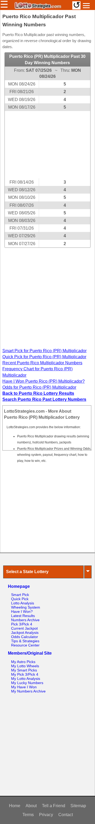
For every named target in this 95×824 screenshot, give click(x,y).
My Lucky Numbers (27, 683)
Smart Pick (20, 595)
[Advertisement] (47, 145)
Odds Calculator (24, 637)
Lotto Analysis (22, 603)
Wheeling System (25, 607)
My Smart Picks (24, 670)
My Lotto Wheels (25, 666)
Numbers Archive (25, 620)
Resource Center (25, 645)
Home (14, 805)
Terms (28, 814)
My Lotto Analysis (25, 678)
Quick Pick (19, 599)
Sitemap (78, 805)
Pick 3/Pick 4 (21, 624)
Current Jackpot (24, 628)
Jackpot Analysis (25, 632)
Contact (65, 814)
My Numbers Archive (28, 691)
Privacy (46, 814)
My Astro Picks (23, 662)
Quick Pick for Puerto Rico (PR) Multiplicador (44, 357)
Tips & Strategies (25, 641)
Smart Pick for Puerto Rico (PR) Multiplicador (44, 350)
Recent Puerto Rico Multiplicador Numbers (42, 363)
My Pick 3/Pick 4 (24, 674)
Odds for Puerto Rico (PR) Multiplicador (39, 387)
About (31, 805)
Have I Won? (22, 611)
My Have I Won (24, 687)
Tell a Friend (53, 805)
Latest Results (23, 616)
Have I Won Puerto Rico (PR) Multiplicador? (43, 381)
